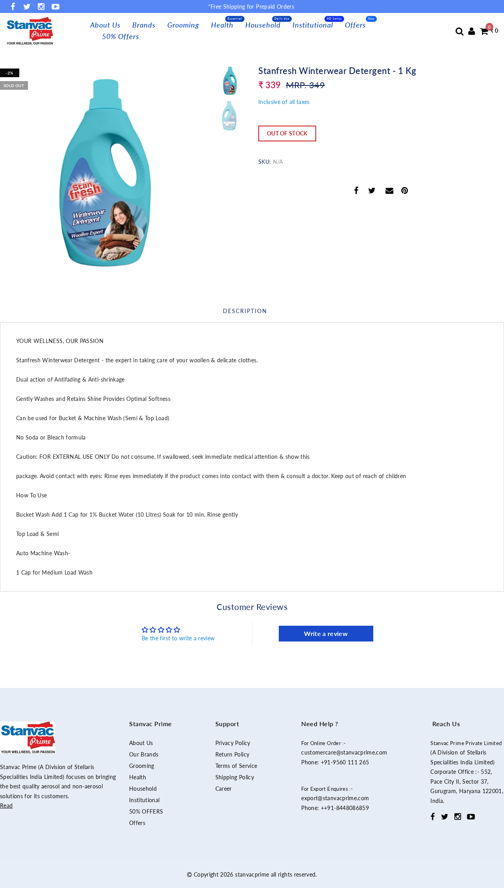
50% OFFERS (146, 811)
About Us (105, 24)
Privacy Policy (232, 743)
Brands (144, 24)
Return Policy (232, 754)
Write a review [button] (326, 633)
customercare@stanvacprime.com (344, 752)
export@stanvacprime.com (335, 798)
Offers (355, 24)
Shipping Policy (234, 777)
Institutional (313, 24)
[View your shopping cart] (484, 31)
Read (6, 805)
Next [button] (185, 174)
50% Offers (120, 36)
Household (263, 24)
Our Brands (144, 754)
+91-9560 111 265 (345, 762)
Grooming (183, 24)
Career (223, 788)
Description (245, 311)
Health (222, 24)
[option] (105, 170)
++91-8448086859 (345, 808)
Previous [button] (14, 174)
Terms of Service (236, 765)
